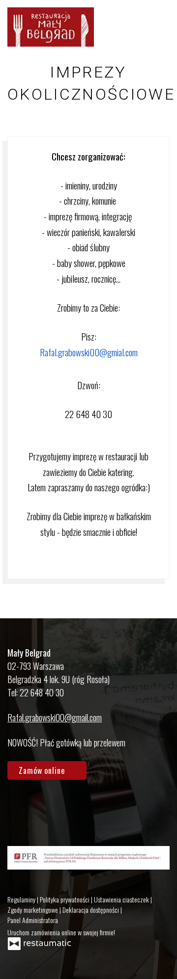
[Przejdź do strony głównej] (50, 27)
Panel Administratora (32, 920)
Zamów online (43, 770)
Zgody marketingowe (33, 909)
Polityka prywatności (65, 899)
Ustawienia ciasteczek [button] (122, 899)
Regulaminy (22, 899)
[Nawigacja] (159, 27)
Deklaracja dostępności (91, 909)
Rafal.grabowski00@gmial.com (89, 352)
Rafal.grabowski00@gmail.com (54, 717)
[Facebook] (19, 807)
